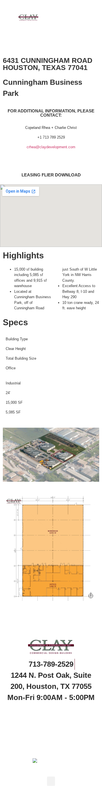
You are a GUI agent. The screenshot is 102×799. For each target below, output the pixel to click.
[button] (77, 17)
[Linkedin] (51, 710)
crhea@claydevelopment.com (51, 147)
